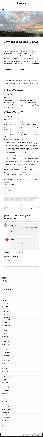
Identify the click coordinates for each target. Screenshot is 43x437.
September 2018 (6, 390)
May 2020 (5, 336)
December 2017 (6, 414)
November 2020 (6, 319)
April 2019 (5, 371)
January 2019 (6, 379)
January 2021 (6, 314)
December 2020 (6, 317)
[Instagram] (6, 281)
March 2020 (6, 341)
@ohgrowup (9, 182)
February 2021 (6, 311)
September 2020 (6, 325)
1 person (15, 231)
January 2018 (6, 412)
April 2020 (5, 338)
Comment (35, 268)
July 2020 (5, 330)
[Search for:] (21, 293)
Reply (36, 233)
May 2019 (5, 368)
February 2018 (6, 409)
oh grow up (21, 3)
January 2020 (6, 347)
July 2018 (5, 395)
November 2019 (6, 352)
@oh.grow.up (20, 182)
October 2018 (6, 387)
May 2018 (5, 401)
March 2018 (6, 406)
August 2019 (6, 360)
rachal (17, 46)
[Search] (40, 9)
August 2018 (6, 393)
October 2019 (6, 355)
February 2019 (6, 376)
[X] (3, 281)
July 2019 (5, 363)
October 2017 (6, 420)
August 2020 (6, 328)
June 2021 (5, 303)
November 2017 (6, 417)
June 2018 (5, 398)
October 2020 (6, 322)
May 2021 (5, 306)
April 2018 (5, 404)
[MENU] (3, 9)
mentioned (18, 51)
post (16, 122)
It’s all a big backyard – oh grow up (15, 252)
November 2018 (6, 385)
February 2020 (6, 344)
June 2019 (5, 366)
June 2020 (5, 333)
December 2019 (6, 349)
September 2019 (6, 357)
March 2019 (6, 374)
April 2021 (5, 309)
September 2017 (6, 423)
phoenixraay (13, 225)
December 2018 (6, 382)
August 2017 (6, 425)
